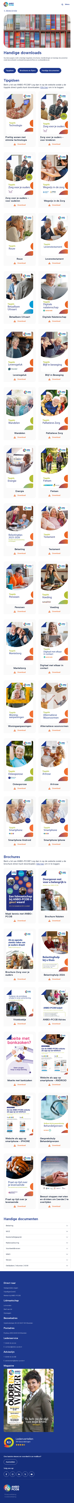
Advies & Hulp (11, 11)
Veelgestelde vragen (11, 1288)
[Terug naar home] (9, 4)
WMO (8, 1254)
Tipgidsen (10, 70)
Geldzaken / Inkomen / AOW (17, 1266)
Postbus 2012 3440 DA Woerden (15, 1333)
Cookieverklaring (10, 1497)
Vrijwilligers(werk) (10, 1292)
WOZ (8, 1231)
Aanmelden (10, 1462)
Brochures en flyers (28, 70)
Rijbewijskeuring (12, 1243)
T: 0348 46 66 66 (10, 1343)
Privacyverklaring (10, 1494)
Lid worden (7, 1305)
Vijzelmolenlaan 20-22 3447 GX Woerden (18, 1323)
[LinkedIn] (19, 1474)
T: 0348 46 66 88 (10, 1357)
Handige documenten (50, 70)
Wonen (8, 1260)
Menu (67, 4)
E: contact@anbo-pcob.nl (13, 1347)
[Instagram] (12, 1474)
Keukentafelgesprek (14, 1237)
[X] (25, 1474)
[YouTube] (31, 1474)
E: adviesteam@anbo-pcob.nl (14, 1361)
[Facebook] (6, 1474)
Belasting (9, 1226)
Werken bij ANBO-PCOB (12, 1295)
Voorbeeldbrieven (13, 1248)
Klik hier (44, 87)
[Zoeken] (62, 4)
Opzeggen (7, 1313)
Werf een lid (8, 1309)
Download (22, 144)
